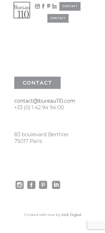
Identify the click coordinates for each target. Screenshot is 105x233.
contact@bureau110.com (44, 101)
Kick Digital (71, 214)
